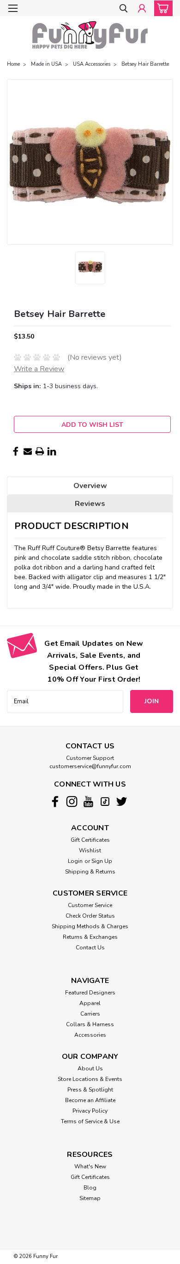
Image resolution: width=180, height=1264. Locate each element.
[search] (123, 9)
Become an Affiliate (90, 1100)
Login (75, 861)
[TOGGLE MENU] (12, 8)
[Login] (142, 9)
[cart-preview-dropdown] (161, 8)
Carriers (90, 1013)
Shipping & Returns (90, 871)
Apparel (90, 1003)
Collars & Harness (90, 1024)
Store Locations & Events (90, 1079)
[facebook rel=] (55, 801)
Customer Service (90, 905)
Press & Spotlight (90, 1089)
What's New (90, 1166)
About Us (90, 1068)
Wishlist (90, 850)
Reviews (90, 504)
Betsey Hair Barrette (145, 64)
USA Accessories (91, 64)
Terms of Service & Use (90, 1121)
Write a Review (39, 369)
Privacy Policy (90, 1111)
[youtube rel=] (88, 801)
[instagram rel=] (72, 801)
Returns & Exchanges (90, 937)
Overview (90, 486)
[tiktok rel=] (105, 801)
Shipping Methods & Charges (90, 926)
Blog (90, 1187)
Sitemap (90, 1198)
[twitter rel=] (121, 801)
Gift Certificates (90, 840)
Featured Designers (90, 992)
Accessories (90, 1035)
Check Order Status (90, 915)
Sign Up (101, 861)
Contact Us (90, 947)
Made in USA (46, 64)
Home (13, 64)
